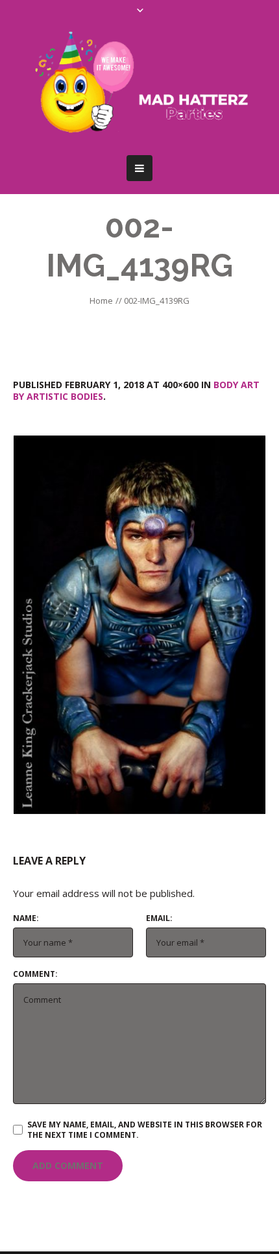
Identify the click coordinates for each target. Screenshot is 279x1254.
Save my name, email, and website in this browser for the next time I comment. (144, 1129)
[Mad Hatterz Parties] (139, 84)
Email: (159, 918)
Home (101, 300)
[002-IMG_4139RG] (139, 625)
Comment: (35, 974)
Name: (26, 918)
